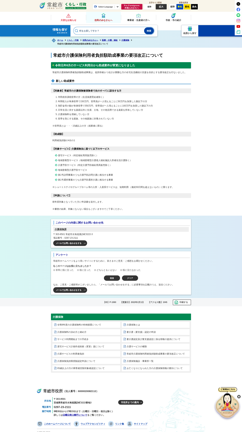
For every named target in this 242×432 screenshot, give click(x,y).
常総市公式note (238, 32)
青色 (180, 6)
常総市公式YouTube (238, 26)
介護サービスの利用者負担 (70, 354)
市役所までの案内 (130, 402)
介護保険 (125, 40)
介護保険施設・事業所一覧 (140, 361)
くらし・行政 (75, 6)
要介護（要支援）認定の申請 (141, 332)
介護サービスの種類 (137, 346)
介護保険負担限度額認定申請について (76, 361)
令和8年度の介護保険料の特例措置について (79, 325)
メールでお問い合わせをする (69, 243)
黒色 (194, 6)
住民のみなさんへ (103, 20)
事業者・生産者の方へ (138, 20)
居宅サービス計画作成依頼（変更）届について (80, 346)
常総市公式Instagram (238, 21)
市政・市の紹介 (173, 20)
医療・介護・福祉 (110, 40)
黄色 (187, 6)
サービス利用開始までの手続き (73, 339)
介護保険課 (61, 229)
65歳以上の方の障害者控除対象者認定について (81, 368)
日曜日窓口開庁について (75, 415)
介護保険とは (133, 325)
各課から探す (190, 33)
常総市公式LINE (238, 15)
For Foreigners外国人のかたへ (132, 6)
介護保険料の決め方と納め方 (71, 332)
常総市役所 (53, 391)
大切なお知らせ (68, 20)
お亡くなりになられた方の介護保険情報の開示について (155, 368)
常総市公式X (238, 4)
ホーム (60, 40)
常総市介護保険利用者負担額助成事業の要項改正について (156, 354)
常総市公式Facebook (238, 9)
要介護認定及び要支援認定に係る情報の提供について (153, 339)
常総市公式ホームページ (51, 5)
